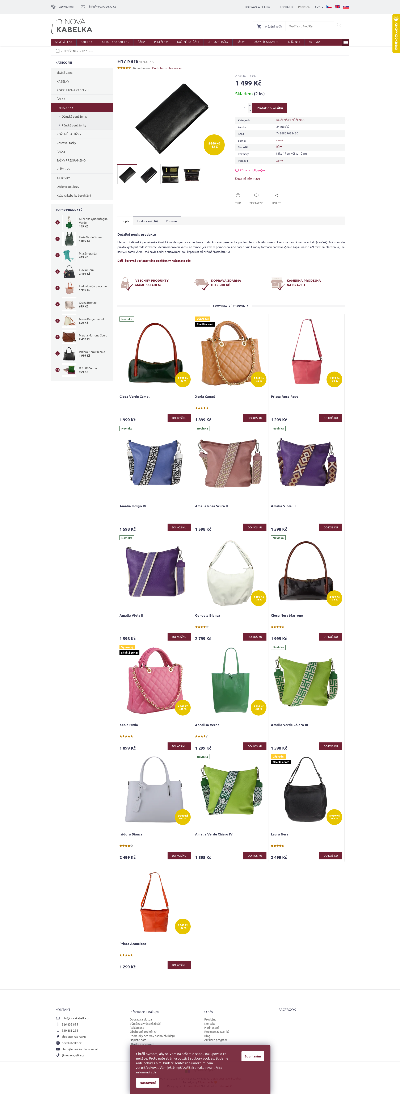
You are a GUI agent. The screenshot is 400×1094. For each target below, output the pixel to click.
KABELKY (63, 81)
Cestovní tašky (66, 142)
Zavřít (244, 190)
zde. (154, 1072)
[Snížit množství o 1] (250, 110)
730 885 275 (70, 1030)
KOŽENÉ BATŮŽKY (69, 134)
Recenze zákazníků (217, 1031)
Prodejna (210, 1019)
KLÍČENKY (63, 169)
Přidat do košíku (270, 108)
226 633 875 (70, 1024)
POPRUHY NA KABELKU (73, 90)
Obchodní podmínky (143, 1031)
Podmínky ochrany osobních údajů (152, 1036)
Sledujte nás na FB (74, 1036)
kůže (279, 146)
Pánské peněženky (74, 125)
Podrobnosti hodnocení (167, 68)
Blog (207, 1036)
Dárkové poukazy (68, 186)
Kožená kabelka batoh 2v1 (74, 195)
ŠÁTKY (61, 99)
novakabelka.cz (72, 1043)
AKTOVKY (63, 178)
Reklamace (137, 1027)
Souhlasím (253, 1056)
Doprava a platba (141, 1019)
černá (279, 140)
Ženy (279, 160)
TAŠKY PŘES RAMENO (71, 160)
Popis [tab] (125, 221)
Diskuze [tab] (171, 221)
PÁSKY (61, 151)
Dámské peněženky (74, 116)
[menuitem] (63, 42)
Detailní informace (247, 178)
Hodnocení (211, 1027)
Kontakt (209, 1023)
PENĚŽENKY (65, 107)
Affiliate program (215, 1039)
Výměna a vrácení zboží (145, 1023)
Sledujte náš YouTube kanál (80, 1049)
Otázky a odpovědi (142, 1044)
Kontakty (287, 7)
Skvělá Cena (64, 72)
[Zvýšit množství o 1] (250, 105)
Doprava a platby (257, 7)
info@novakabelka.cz (76, 1018)
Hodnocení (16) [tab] (147, 221)
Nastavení (148, 1082)
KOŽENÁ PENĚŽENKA (290, 120)
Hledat (339, 24)
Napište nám (138, 1039)
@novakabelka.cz (73, 1055)
